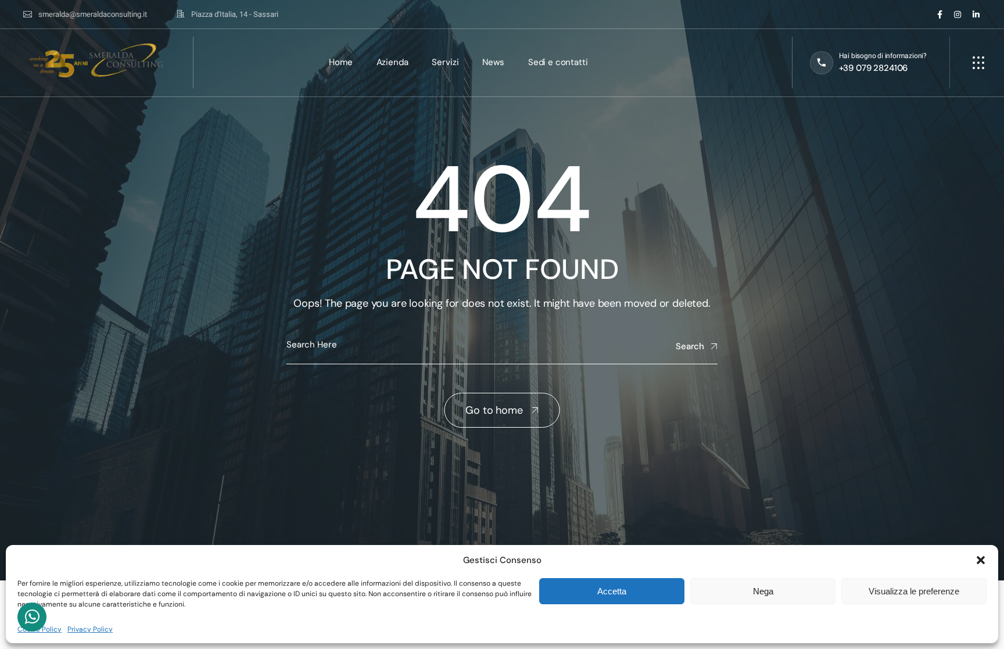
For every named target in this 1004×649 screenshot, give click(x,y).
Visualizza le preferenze (914, 591)
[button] (981, 560)
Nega (763, 591)
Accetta (611, 591)
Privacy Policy (90, 629)
